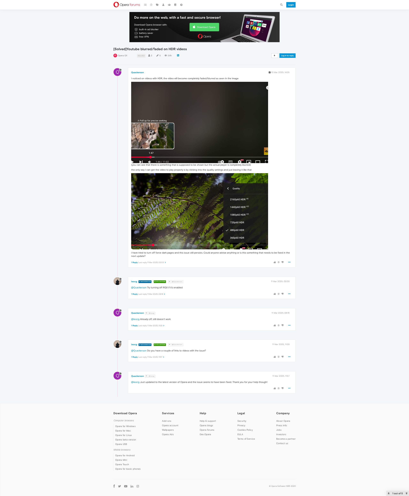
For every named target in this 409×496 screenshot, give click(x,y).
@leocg (151, 313)
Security (241, 421)
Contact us (282, 443)
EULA (240, 434)
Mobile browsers (121, 449)
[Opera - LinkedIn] (132, 486)
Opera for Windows (125, 426)
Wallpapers (168, 430)
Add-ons (166, 421)
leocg (134, 281)
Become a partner (286, 439)
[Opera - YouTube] (126, 486)
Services (168, 413)
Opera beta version (125, 439)
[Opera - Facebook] (114, 486)
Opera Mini (121, 460)
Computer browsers (123, 420)
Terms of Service (246, 439)
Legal (241, 413)
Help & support (208, 421)
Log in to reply (287, 55)
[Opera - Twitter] (119, 486)
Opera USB (121, 444)
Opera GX (122, 55)
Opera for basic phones (128, 469)
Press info (281, 425)
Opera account (170, 425)
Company (283, 413)
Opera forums (207, 430)
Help (203, 413)
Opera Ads (168, 434)
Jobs (279, 430)
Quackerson (137, 72)
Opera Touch (122, 464)
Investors (281, 434)
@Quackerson (176, 281)
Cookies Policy (245, 430)
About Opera (283, 421)
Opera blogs (206, 425)
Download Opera (206, 27)
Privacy (241, 425)
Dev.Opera (205, 434)
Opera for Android (125, 455)
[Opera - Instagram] (138, 486)
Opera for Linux (123, 435)
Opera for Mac (123, 430)
